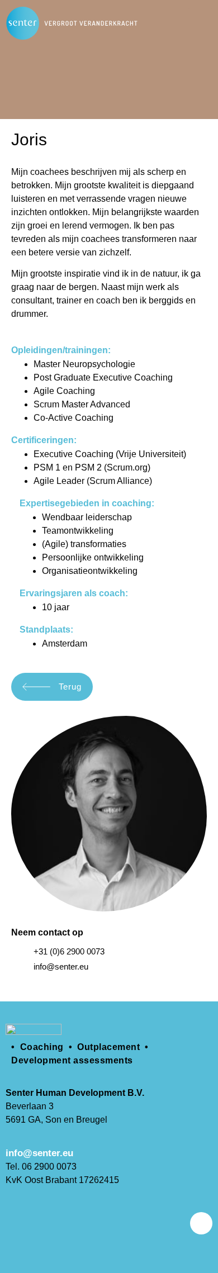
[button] (200, 23)
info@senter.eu (39, 1153)
